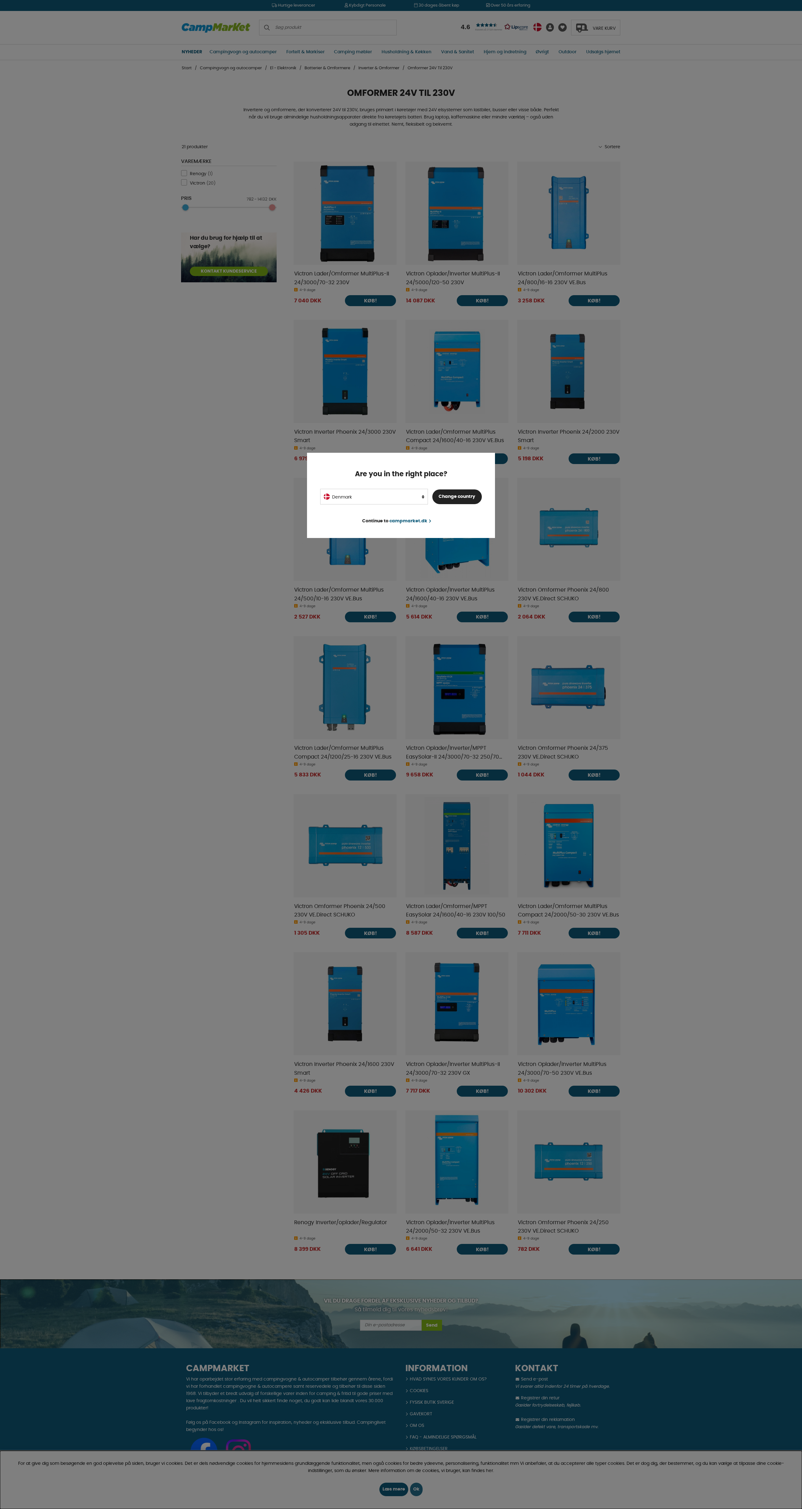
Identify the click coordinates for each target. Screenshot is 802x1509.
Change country (457, 496)
